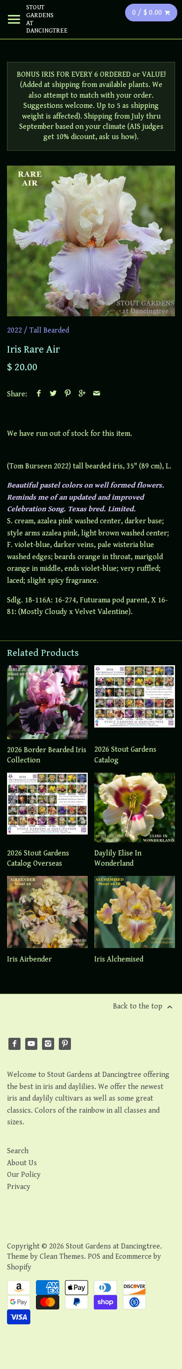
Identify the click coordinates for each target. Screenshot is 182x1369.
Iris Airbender (29, 959)
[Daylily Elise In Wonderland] (134, 807)
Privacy (18, 1186)
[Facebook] (14, 1044)
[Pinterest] (65, 1044)
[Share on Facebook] (39, 394)
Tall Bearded (49, 330)
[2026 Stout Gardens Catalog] (134, 702)
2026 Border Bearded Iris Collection (46, 755)
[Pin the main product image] (68, 394)
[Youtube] (31, 1044)
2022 (14, 330)
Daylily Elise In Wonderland (117, 858)
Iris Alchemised (118, 959)
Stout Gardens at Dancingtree (40, 19)
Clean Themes (62, 1256)
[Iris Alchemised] (134, 912)
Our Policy (24, 1174)
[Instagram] (48, 1044)
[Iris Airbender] (47, 912)
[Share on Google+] (82, 394)
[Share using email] (97, 394)
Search (17, 1151)
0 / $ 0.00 (148, 12)
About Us (22, 1163)
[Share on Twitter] (53, 394)
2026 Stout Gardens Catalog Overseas (38, 858)
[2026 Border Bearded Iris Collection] (47, 702)
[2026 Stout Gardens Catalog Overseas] (47, 807)
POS (94, 1256)
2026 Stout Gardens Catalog (125, 754)
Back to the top (138, 1006)
